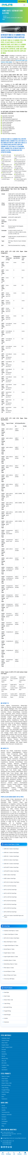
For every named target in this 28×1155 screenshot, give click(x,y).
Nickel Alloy (5, 1058)
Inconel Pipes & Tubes (9, 971)
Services (4, 1119)
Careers (4, 1117)
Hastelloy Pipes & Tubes (10, 960)
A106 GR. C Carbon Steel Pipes (11, 856)
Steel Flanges (7, 1014)
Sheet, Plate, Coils (8, 1000)
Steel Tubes (7, 996)
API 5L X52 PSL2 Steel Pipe (10, 904)
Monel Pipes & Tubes (9, 949)
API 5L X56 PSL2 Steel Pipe (10, 912)
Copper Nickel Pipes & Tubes (11, 945)
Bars (3, 1096)
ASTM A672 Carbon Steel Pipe (11, 871)
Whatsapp (8, 1154)
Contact (4, 1123)
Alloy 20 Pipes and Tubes (10, 975)
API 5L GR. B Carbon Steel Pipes (11, 882)
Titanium (4, 1067)
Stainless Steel (6, 1038)
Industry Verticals (6, 1114)
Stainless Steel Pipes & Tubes (11, 930)
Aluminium (4, 1070)
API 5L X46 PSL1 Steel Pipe (10, 893)
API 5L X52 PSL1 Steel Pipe (10, 900)
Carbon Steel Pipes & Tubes (11, 934)
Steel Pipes (5, 1078)
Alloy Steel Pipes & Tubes (10, 941)
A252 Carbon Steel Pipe (10, 878)
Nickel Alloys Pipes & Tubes (10, 964)
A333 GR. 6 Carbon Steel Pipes (11, 863)
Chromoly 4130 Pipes (9, 979)
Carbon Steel (5, 1040)
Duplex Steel (5, 1045)
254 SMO (4, 1063)
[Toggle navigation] (24, 5)
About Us (4, 1108)
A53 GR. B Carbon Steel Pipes (11, 860)
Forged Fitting (7, 1011)
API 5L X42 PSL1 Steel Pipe (10, 886)
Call (14, 1154)
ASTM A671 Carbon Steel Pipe (11, 867)
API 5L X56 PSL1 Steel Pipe (10, 908)
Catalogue (4, 1121)
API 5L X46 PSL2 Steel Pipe (10, 897)
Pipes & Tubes (5, 1076)
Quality (4, 1110)
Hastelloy (4, 1054)
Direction (20, 1154)
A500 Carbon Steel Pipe (10, 874)
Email (25, 1154)
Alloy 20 (4, 1061)
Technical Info (6, 1112)
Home (4, 16)
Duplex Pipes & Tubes (9, 953)
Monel (3, 1056)
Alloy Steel (4, 1043)
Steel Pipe (6, 992)
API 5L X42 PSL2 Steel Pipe (10, 889)
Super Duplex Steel (7, 1047)
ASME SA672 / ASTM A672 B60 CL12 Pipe (12, 18)
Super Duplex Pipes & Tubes (11, 956)
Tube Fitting (7, 1003)
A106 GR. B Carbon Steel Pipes (11, 849)
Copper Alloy (5, 1065)
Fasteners (6, 1022)
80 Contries (22, 1)
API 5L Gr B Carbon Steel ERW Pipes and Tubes (13, 916)
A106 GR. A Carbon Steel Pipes (11, 852)
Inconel (4, 1049)
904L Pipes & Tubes (9, 967)
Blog (3, 1126)
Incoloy (4, 1052)
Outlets (6, 1018)
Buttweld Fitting (8, 1007)
